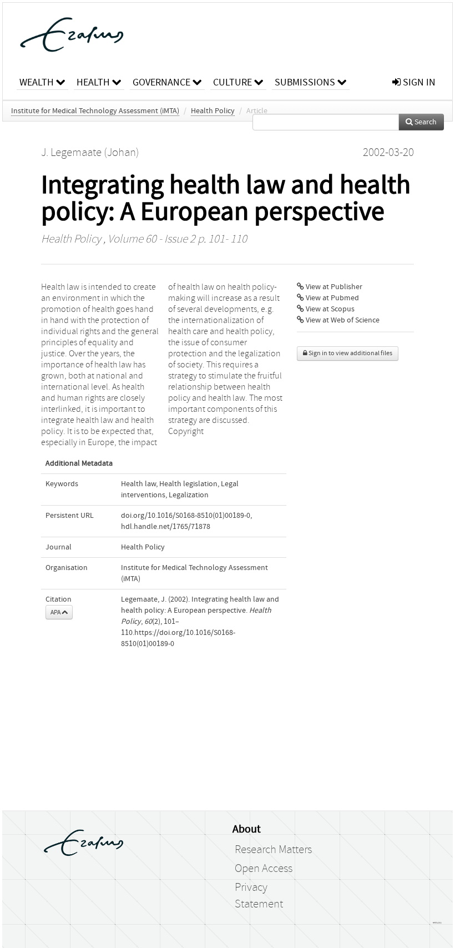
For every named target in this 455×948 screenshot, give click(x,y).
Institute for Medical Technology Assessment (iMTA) (95, 111)
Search (425, 122)
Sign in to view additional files (349, 353)
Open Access (263, 868)
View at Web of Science (342, 320)
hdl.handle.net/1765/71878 (165, 526)
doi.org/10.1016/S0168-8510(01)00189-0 (185, 515)
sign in (418, 82)
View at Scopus (329, 309)
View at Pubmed (331, 298)
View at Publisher (333, 287)
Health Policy (213, 111)
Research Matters (273, 849)
